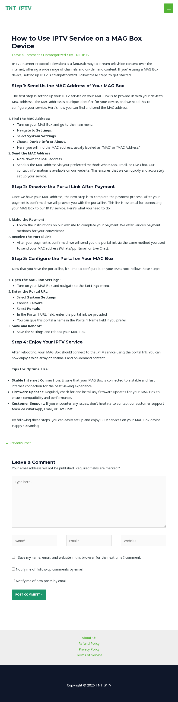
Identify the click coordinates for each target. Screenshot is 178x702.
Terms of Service (89, 655)
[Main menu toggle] (168, 8)
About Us (89, 637)
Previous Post (18, 442)
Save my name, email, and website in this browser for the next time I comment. (79, 557)
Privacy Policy (89, 649)
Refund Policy (89, 643)
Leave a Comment (26, 54)
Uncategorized (54, 54)
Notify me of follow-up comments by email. (49, 569)
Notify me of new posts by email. (41, 580)
